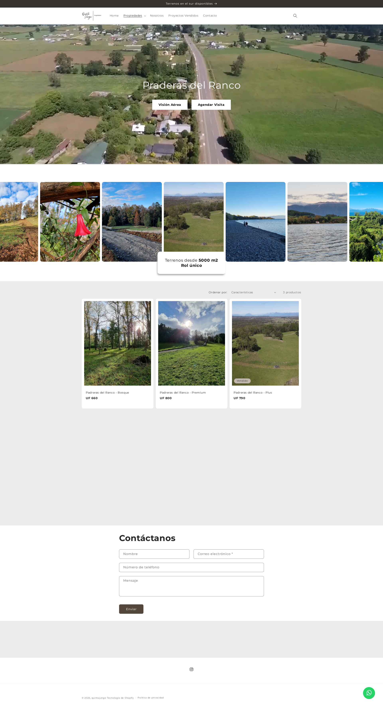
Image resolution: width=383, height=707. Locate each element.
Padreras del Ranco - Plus (253, 392)
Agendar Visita (211, 105)
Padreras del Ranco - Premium (183, 392)
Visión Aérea (170, 105)
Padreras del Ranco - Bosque (107, 392)
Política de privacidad (151, 697)
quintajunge (99, 697)
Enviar (131, 609)
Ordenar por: (218, 292)
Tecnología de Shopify (120, 697)
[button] (134, 15)
